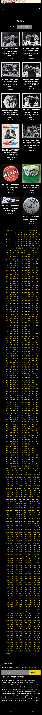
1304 (16, 552)
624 (22, 376)
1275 (30, 543)
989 (7, 466)
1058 (25, 483)
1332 (34, 558)
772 (37, 411)
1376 (16, 572)
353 (18, 309)
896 (29, 442)
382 (25, 316)
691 (37, 391)
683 (7, 391)
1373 (38, 569)
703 (14, 395)
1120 (16, 501)
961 (37, 457)
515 (18, 349)
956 (18, 457)
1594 (25, 631)
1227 (30, 530)
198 (11, 272)
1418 (25, 583)
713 (18, 398)
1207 (12, 525)
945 (11, 455)
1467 (30, 596)
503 (7, 347)
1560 (16, 622)
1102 (7, 497)
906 (33, 444)
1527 (12, 613)
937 (14, 453)
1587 (30, 629)
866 (18, 435)
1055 (12, 483)
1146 (25, 508)
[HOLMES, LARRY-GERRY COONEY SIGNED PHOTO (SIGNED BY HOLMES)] (10, 39)
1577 (21, 627)
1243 (30, 534)
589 (25, 367)
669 (22, 387)
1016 (16, 472)
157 (25, 261)
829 (14, 426)
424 (14, 327)
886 (25, 439)
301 (25, 296)
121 (25, 252)
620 (7, 376)
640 (14, 380)
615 (22, 373)
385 (37, 316)
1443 (30, 589)
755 (7, 409)
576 (11, 365)
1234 (25, 532)
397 (14, 320)
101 (19, 248)
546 (33, 356)
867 (22, 435)
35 (36, 235)
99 (13, 248)
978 (33, 461)
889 (37, 439)
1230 (7, 532)
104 (30, 248)
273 (22, 290)
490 (25, 342)
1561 (21, 622)
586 (14, 367)
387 (11, 318)
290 (18, 294)
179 (7, 268)
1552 (16, 620)
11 (37, 230)
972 (11, 461)
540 (11, 356)
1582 (7, 629)
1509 (38, 607)
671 (29, 387)
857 (18, 433)
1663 (12, 651)
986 (29, 464)
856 (14, 433)
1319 (12, 556)
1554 (25, 620)
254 (18, 285)
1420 (34, 583)
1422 (7, 585)
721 (14, 400)
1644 (34, 644)
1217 (21, 527)
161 (7, 263)
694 (14, 393)
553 (25, 358)
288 (11, 294)
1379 (30, 572)
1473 (21, 598)
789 (33, 415)
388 (14, 318)
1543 (12, 618)
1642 (25, 644)
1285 (38, 545)
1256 (16, 538)
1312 (16, 554)
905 (29, 444)
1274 (25, 543)
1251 (30, 536)
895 (25, 442)
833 (29, 426)
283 (25, 292)
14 (10, 232)
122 (29, 252)
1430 (7, 587)
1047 (12, 481)
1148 (34, 508)
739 (14, 404)
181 (14, 268)
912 (22, 446)
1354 (25, 565)
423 (11, 327)
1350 (7, 565)
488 (18, 342)
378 (11, 316)
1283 (30, 545)
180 (11, 268)
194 (29, 270)
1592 (16, 631)
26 (10, 235)
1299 (30, 549)
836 (7, 428)
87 (13, 246)
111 (22, 250)
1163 (29, 512)
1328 (16, 558)
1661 (38, 649)
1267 (30, 541)
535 (25, 354)
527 (29, 351)
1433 (21, 587)
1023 (12, 475)
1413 (38, 580)
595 (14, 369)
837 (11, 428)
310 (25, 298)
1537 (21, 616)
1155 (29, 510)
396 (11, 320)
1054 (7, 483)
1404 (34, 578)
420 (33, 325)
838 (14, 428)
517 (25, 349)
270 (11, 290)
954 (11, 457)
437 (29, 329)
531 (11, 354)
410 (29, 323)
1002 (24, 468)
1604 (34, 633)
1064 (16, 486)
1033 (21, 477)
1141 (38, 505)
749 (18, 406)
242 (7, 283)
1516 (34, 609)
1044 (34, 479)
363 (22, 312)
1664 (16, 651)
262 (14, 287)
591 (33, 367)
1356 (34, 565)
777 (22, 413)
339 (33, 305)
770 (29, 411)
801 (11, 420)
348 (33, 307)
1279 (12, 545)
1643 (30, 644)
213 (33, 274)
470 (18, 338)
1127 (12, 503)
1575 (12, 627)
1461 (38, 594)
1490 (25, 602)
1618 (25, 638)
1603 (30, 633)
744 (33, 404)
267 (33, 287)
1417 (21, 583)
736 (37, 402)
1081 (21, 490)
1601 (21, 633)
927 (11, 450)
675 (11, 389)
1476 (34, 598)
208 (14, 274)
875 (18, 437)
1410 (25, 580)
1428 (34, 585)
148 (25, 259)
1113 (20, 499)
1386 (25, 574)
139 (25, 257)
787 (25, 415)
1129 (20, 503)
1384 (16, 574)
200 (18, 272)
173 (18, 265)
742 (25, 404)
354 (22, 309)
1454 (7, 594)
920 (18, 448)
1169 (20, 514)
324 (11, 303)
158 (29, 261)
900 (11, 444)
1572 (34, 624)
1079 (12, 490)
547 (37, 356)
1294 (7, 549)
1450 (25, 591)
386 (7, 318)
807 (33, 420)
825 (33, 424)
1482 (25, 600)
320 (29, 301)
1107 (29, 497)
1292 (34, 547)
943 (37, 453)
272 (18, 290)
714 (22, 398)
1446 (7, 591)
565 (37, 360)
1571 (30, 624)
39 (13, 237)
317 (18, 301)
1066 (25, 486)
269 (7, 290)
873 (11, 437)
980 (7, 464)
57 (30, 239)
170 (7, 265)
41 (19, 237)
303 (33, 296)
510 (33, 347)
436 (25, 329)
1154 (25, 510)
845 (7, 431)
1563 (30, 622)
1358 (7, 567)
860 (29, 433)
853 (37, 431)
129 (22, 254)
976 (25, 461)
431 (7, 329)
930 (22, 450)
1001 (19, 468)
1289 (21, 547)
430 (37, 327)
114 (32, 250)
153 (11, 261)
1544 (16, 618)
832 (25, 426)
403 (37, 320)
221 (29, 277)
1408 (16, 580)
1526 (7, 613)
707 (29, 395)
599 (29, 369)
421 (37, 325)
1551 (12, 620)
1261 (38, 538)
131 (29, 254)
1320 (16, 556)
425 (18, 327)
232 (37, 279)
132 (33, 254)
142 (37, 257)
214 (36, 274)
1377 (21, 572)
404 (7, 323)
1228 (34, 530)
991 (14, 466)
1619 (30, 638)
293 (29, 294)
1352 (16, 565)
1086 (7, 492)
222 (33, 277)
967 (25, 459)
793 (14, 417)
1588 (34, 629)
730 (14, 402)
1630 (7, 642)
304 (37, 296)
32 (27, 235)
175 (25, 265)
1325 (38, 556)
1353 (21, 565)
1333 (38, 558)
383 (29, 316)
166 (25, 263)
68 (27, 241)
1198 (7, 523)
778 (25, 413)
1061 (38, 483)
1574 (7, 627)
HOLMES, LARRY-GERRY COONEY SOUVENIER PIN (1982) (10, 187)
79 (24, 243)
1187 (29, 519)
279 (11, 292)
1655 (12, 649)
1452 (34, 591)
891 (11, 442)
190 (14, 270)
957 (22, 457)
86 (10, 246)
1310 (7, 554)
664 (37, 384)
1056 (16, 483)
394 (37, 318)
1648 (16, 646)
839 (18, 428)
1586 (25, 629)
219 (22, 277)
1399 (12, 578)
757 (14, 409)
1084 (34, 490)
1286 (7, 547)
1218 (25, 527)
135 (11, 257)
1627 (30, 640)
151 (37, 259)
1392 (16, 576)
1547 (30, 618)
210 (22, 274)
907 (37, 444)
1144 (16, 508)
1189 (38, 519)
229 (25, 279)
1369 (21, 569)
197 (7, 272)
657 (11, 384)
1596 (34, 631)
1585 (21, 629)
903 (22, 444)
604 (14, 371)
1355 (30, 565)
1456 (16, 594)
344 (18, 307)
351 (11, 309)
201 (22, 272)
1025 (21, 475)
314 (7, 301)
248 (29, 283)
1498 (25, 605)
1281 (21, 545)
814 (25, 422)
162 (11, 263)
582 (33, 365)
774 (11, 413)
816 (33, 422)
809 (7, 422)
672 (33, 387)
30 (21, 235)
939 (22, 453)
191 (18, 270)
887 (29, 439)
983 (18, 464)
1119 (11, 501)
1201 (21, 523)
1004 (33, 468)
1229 (38, 530)
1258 (25, 538)
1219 (30, 527)
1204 (34, 523)
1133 (38, 503)
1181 (38, 516)
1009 (21, 470)
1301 (38, 549)
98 (10, 248)
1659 (30, 649)
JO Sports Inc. (20, 711)
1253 (38, 536)
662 (29, 384)
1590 (7, 631)
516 (22, 349)
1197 (38, 521)
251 (7, 285)
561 (22, 360)
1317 (38, 554)
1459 (30, 594)
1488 (16, 602)
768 (22, 411)
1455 (12, 594)
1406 (7, 580)
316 (14, 301)
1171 (29, 514)
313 (36, 298)
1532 (34, 613)
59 (36, 239)
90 (21, 246)
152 (7, 261)
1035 (30, 477)
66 (21, 241)
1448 (16, 591)
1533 (38, 613)
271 (14, 290)
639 (11, 380)
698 (29, 393)
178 (37, 265)
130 (25, 254)
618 (33, 373)
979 (37, 461)
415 (14, 325)
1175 (12, 516)
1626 (25, 640)
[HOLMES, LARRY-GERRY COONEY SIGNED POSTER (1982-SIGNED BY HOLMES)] (10, 136)
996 (33, 466)
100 (16, 248)
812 (18, 422)
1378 (25, 572)
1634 (25, 642)
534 (22, 354)
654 (33, 382)
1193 (20, 521)
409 (25, 323)
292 (25, 294)
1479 (12, 600)
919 (14, 448)
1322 (25, 556)
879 (33, 437)
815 (29, 422)
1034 (25, 477)
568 (14, 362)
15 (13, 232)
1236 (34, 532)
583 (37, 365)
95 (36, 246)
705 (22, 395)
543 (22, 356)
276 (33, 290)
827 (7, 426)
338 (29, 305)
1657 (21, 649)
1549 (38, 618)
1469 (38, 596)
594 (11, 369)
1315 (30, 554)
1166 (7, 514)
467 (7, 338)
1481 (21, 600)
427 (25, 327)
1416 (16, 583)
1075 (30, 488)
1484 (34, 600)
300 (22, 296)
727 (37, 400)
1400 (16, 578)
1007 (12, 470)
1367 (12, 569)
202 (25, 272)
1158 (7, 512)
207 (11, 274)
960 (33, 457)
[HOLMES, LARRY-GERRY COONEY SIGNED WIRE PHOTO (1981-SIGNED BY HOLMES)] (31, 131)
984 (22, 464)
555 (33, 358)
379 (14, 316)
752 (29, 406)
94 (33, 246)
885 (22, 439)
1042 (25, 479)
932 (29, 450)
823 (25, 424)
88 (16, 246)
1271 (12, 543)
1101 (38, 494)
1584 (16, 629)
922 (25, 448)
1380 (34, 572)
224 (7, 279)
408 (22, 323)
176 (29, 265)
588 (22, 367)
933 (33, 450)
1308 (34, 552)
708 (33, 395)
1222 (7, 530)
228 (22, 279)
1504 (16, 607)
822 (22, 424)
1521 (21, 611)
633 (22, 378)
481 (25, 340)
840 (22, 428)
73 (7, 243)
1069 (38, 486)
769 (25, 411)
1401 (21, 578)
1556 (34, 620)
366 (33, 312)
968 (29, 459)
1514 (25, 609)
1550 (7, 620)
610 (37, 371)
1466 (25, 596)
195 (33, 270)
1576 (16, 627)
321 (33, 301)
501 (33, 345)
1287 (12, 547)
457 (37, 334)
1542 (7, 618)
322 (37, 301)
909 (11, 446)
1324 (34, 556)
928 (14, 450)
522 (11, 351)
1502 (7, 607)
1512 (16, 609)
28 (16, 235)
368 (7, 314)
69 (30, 241)
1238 (7, 534)
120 (21, 252)
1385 (21, 574)
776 (18, 413)
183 (22, 268)
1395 (30, 576)
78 (21, 243)
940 (25, 453)
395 (7, 320)
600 (33, 369)
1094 (7, 494)
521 (7, 351)
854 (7, 433)
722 (18, 400)
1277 (38, 543)
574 (37, 362)
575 (7, 365)
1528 (16, 613)
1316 (34, 554)
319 (25, 301)
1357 (38, 565)
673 (37, 387)
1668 (34, 651)
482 (29, 340)
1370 (25, 569)
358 (37, 309)
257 (29, 285)
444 (22, 331)
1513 (21, 609)
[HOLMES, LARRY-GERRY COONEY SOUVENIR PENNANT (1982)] (10, 200)
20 (27, 232)
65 (19, 241)
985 (25, 464)
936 (11, 453)
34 (33, 235)
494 (7, 345)
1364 (34, 567)
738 (11, 404)
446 (29, 331)
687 (22, 391)
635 (29, 378)
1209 (21, 525)
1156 (34, 510)
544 (25, 356)
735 (33, 402)
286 (37, 292)
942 (33, 453)
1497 (21, 605)
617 (29, 373)
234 (11, 281)
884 (18, 439)
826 (37, 424)
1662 (7, 651)
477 (11, 340)
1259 (30, 538)
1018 (25, 472)
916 (36, 446)
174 (22, 265)
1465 (21, 596)
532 (14, 354)
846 (11, 431)
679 (25, 389)
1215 (12, 527)
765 (11, 411)
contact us (26, 700)
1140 (34, 505)
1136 (16, 505)
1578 (25, 627)
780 (33, 413)
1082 (25, 490)
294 (33, 294)
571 (25, 362)
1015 (12, 472)
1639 (12, 644)
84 (39, 243)
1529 (21, 613)
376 (37, 314)
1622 (7, 640)
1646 (7, 646)
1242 (25, 534)
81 (30, 243)
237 (22, 281)
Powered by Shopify (29, 711)
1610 (25, 635)
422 (7, 327)
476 (7, 340)
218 (18, 277)
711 (11, 398)
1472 (16, 598)
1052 (34, 481)
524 (18, 351)
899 (7, 444)
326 (18, 303)
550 (14, 358)
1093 (38, 492)
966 (22, 459)
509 (29, 347)
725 (29, 400)
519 (33, 349)
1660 (34, 649)
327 (22, 303)
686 (18, 391)
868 (25, 435)
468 (11, 338)
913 (25, 446)
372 (22, 314)
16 (16, 232)
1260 (34, 538)
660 (22, 384)
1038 (7, 479)
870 (33, 435)
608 (29, 371)
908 (7, 446)
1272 (16, 543)
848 (18, 431)
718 (36, 398)
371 (18, 314)
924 (33, 448)
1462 (7, 596)
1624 (16, 640)
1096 (16, 494)
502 (37, 345)
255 (22, 285)
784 (14, 415)
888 (33, 439)
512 (7, 349)
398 (18, 320)
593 (7, 369)
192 (22, 270)
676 (14, 389)
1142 (7, 508)
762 (33, 409)
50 (10, 239)
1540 (34, 616)
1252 (34, 536)
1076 (34, 488)
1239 (12, 534)
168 (33, 263)
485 (7, 342)
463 (25, 336)
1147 (29, 508)
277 (37, 290)
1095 (12, 494)
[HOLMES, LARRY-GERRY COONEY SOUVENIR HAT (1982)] (31, 173)
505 (14, 347)
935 (7, 453)
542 (18, 356)
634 (25, 378)
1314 (25, 554)
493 (37, 342)
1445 (38, 589)
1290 (25, 547)
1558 (7, 622)
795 (22, 417)
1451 (30, 591)
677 (18, 389)
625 (25, 376)
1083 (30, 490)
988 (37, 464)
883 (14, 439)
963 (11, 459)
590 (29, 367)
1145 (20, 508)
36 (39, 235)
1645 (38, 644)
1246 (7, 536)
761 (29, 409)
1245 (38, 534)
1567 (12, 624)
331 (37, 303)
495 (11, 345)
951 (33, 455)
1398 (7, 578)
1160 (16, 512)
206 (7, 274)
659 (18, 384)
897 (33, 442)
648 (11, 382)
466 (37, 336)
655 (37, 382)
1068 (34, 486)
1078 (7, 490)
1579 (30, 627)
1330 (25, 558)
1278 (7, 545)
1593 (21, 631)
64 (16, 241)
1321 (21, 556)
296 (7, 296)
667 (14, 387)
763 (37, 409)
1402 (25, 578)
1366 (7, 569)
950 (29, 455)
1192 (16, 521)
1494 (7, 605)
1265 (21, 541)
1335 (12, 560)
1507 (30, 607)
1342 (7, 563)
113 (29, 250)
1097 (21, 494)
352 (14, 309)
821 (18, 424)
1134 (7, 505)
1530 (25, 613)
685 (14, 391)
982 (14, 464)
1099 (30, 494)
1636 (34, 642)
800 (7, 420)
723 (22, 400)
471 (22, 338)
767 (18, 411)
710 (7, 398)
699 (33, 393)
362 (18, 312)
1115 (29, 499)
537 (33, 354)
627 (33, 376)
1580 (34, 627)
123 (32, 252)
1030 (7, 477)
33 (30, 235)
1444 (34, 589)
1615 (12, 638)
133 (37, 254)
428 (29, 327)
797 (29, 417)
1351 (12, 565)
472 (25, 338)
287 (7, 294)
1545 (21, 618)
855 (11, 433)
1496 (16, 605)
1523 (30, 611)
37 (7, 237)
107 (7, 250)
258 (33, 285)
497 (18, 345)
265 (25, 287)
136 (14, 257)
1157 (38, 510)
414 (11, 325)
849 (22, 431)
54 (21, 239)
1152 (16, 510)
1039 (12, 479)
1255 (12, 538)
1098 (25, 494)
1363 (30, 567)
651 (22, 382)
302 (29, 296)
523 (14, 351)
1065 (21, 486)
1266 (25, 541)
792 (11, 417)
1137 (20, 505)
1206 (7, 525)
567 (11, 362)
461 (18, 336)
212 (29, 274)
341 (7, 307)
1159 (12, 512)
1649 (21, 646)
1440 (16, 589)
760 (25, 409)
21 (30, 232)
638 (7, 380)
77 (19, 243)
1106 (25, 497)
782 (7, 415)
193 (25, 270)
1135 (12, 505)
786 (22, 415)
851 (29, 431)
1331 (30, 558)
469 (14, 338)
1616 (16, 638)
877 (25, 437)
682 (37, 389)
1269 (38, 541)
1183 (12, 519)
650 (18, 382)
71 (36, 241)
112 (25, 250)
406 (14, 323)
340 (37, 305)
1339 (30, 560)
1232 (16, 532)
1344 (16, 563)
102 (23, 248)
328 (25, 303)
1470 (7, 598)
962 (7, 459)
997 (37, 466)
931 (25, 450)
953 (7, 457)
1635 (30, 642)
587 (18, 367)
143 (7, 259)
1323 (30, 556)
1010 (25, 470)
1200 (16, 523)
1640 (16, 644)
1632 (16, 642)
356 (29, 309)
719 (7, 400)
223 (37, 277)
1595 (30, 631)
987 (33, 464)
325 (14, 303)
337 (25, 305)
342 (11, 307)
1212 (34, 525)
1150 (7, 510)
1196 (34, 521)
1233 (21, 532)
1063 (12, 486)
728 (7, 402)
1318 (7, 556)
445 (25, 331)
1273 (21, 543)
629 (7, 378)
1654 (7, 649)
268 (37, 287)
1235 (30, 532)
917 (7, 448)
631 (14, 378)
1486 (7, 602)
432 (11, 329)
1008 (16, 470)
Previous (9, 230)
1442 (25, 589)
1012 (34, 470)
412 (36, 323)
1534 (7, 616)
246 (22, 283)
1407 (12, 580)
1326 (7, 558)
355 (25, 309)
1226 (25, 530)
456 (33, 334)
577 (14, 365)
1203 (30, 523)
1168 (16, 514)
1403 (30, 578)
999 (11, 468)
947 (18, 455)
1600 (16, 633)
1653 (38, 646)
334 (14, 305)
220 (25, 277)
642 (22, 380)
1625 (21, 640)
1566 (7, 624)
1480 (16, 600)
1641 (21, 644)
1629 (38, 640)
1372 (34, 569)
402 (33, 320)
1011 (30, 470)
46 (33, 237)
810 (11, 422)
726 (33, 400)
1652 (34, 646)
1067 (30, 486)
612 (10, 373)
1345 (21, 563)
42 (21, 237)
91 (24, 246)
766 (14, 411)
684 (11, 391)
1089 (21, 492)
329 (29, 303)
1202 (25, 523)
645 (33, 380)
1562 (25, 622)
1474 (25, 598)
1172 (34, 514)
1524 (34, 611)
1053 (38, 481)
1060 (34, 483)
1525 (38, 611)
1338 (25, 560)
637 (37, 378)
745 (37, 404)
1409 (21, 580)
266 (29, 287)
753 (33, 406)
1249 (21, 536)
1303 (12, 552)
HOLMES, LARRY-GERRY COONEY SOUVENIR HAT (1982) (31, 188)
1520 (16, 611)
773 (7, 413)
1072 (16, 488)
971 (7, 461)
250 (37, 283)
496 (14, 345)
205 (37, 272)
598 (25, 369)
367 (37, 312)
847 (14, 431)
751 (25, 406)
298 (14, 296)
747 (11, 406)
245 (18, 283)
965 (18, 459)
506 (18, 347)
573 (33, 362)
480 (22, 340)
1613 (38, 635)
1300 (34, 549)
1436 (34, 587)
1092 (34, 492)
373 (25, 314)
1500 (34, 605)
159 (33, 261)
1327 (12, 558)
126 (11, 254)
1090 (25, 492)
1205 (38, 523)
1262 (7, 541)
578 (18, 365)
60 (39, 239)
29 (19, 235)
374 (29, 314)
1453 (38, 591)
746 (7, 406)
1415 (12, 583)
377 (7, 316)
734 (29, 402)
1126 (7, 503)
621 (11, 376)
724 (25, 400)
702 (11, 395)
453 (22, 334)
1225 (21, 530)
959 (29, 457)
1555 (30, 620)
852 (33, 431)
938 (18, 453)
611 (7, 373)
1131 (29, 503)
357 (33, 309)
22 (33, 232)
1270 (7, 543)
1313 (21, 554)
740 (18, 404)
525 (22, 351)
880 (37, 437)
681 (33, 389)
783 (11, 415)
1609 (21, 635)
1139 (29, 505)
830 (18, 426)
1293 (38, 547)
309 (22, 298)
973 (14, 461)
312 (33, 298)
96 (39, 246)
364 (25, 312)
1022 (7, 475)
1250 (25, 536)
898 (37, 442)
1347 (30, 563)
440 (7, 331)
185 (29, 268)
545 (29, 356)
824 (29, 424)
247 (25, 283)
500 (29, 345)
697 (25, 393)
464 (29, 336)
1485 (38, 600)
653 (29, 382)
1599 (12, 633)
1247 (12, 536)
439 (37, 329)
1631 (12, 642)
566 (7, 362)
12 (39, 230)
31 (24, 235)
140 (29, 257)
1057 (21, 483)
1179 (29, 516)
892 (14, 442)
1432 (16, 587)
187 (37, 268)
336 (22, 305)
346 (25, 307)
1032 (16, 477)
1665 (21, 651)
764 (7, 411)
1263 (12, 541)
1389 (38, 574)
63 (13, 241)
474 (33, 338)
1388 (34, 574)
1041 (21, 479)
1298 (25, 549)
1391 (12, 576)
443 (18, 331)
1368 (16, 569)
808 (37, 420)
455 (29, 334)
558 (11, 360)
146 (18, 259)
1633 (21, 642)
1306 (25, 552)
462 (22, 336)
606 (22, 371)
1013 (38, 470)
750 (22, 406)
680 (29, 389)
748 (14, 406)
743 (29, 404)
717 (33, 398)
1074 (25, 488)
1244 (34, 534)
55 (24, 239)
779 (29, 413)
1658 (25, 649)
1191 (12, 521)
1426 (25, 585)
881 (7, 439)
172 (14, 265)
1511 (12, 609)
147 (22, 259)
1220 (34, 527)
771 (33, 411)
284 (29, 292)
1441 (21, 589)
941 (29, 453)
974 (18, 461)
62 (10, 241)
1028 (34, 475)
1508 (34, 607)
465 (33, 336)
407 (18, 323)
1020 (34, 472)
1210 (25, 525)
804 (22, 420)
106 (38, 248)
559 (14, 360)
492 (33, 342)
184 (25, 268)
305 (7, 298)
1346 (25, 563)
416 (18, 325)
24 (39, 232)
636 (33, 378)
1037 (38, 477)
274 (25, 290)
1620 (34, 638)
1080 (16, 490)
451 (14, 334)
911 (18, 446)
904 (25, 444)
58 (33, 239)
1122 (25, 501)
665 (7, 387)
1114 (24, 499)
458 (7, 336)
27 (13, 235)
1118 (7, 501)
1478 (7, 600)
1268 (34, 541)
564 (33, 360)
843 (33, 428)
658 (14, 384)
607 (25, 371)
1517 (38, 609)
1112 (16, 499)
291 (22, 294)
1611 (30, 635)
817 (36, 422)
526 (25, 351)
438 (33, 329)
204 (33, 272)
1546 (25, 618)
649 (14, 382)
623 (18, 376)
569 (18, 362)
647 (7, 382)
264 (22, 287)
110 (18, 250)
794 (18, 417)
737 (7, 404)
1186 (25, 519)
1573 (38, 624)
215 (7, 277)
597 (22, 369)
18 (21, 232)
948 (22, 455)
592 (37, 367)
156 (22, 261)
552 (22, 358)
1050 (25, 481)
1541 (38, 616)
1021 (38, 472)
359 (7, 312)
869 (29, 435)
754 (37, 406)
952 (37, 455)
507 (22, 347)
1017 (21, 472)
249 (33, 283)
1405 (38, 578)
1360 (16, 567)
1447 (12, 591)
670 (25, 387)
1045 (38, 479)
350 (7, 309)
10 (34, 230)
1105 (20, 497)
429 (33, 327)
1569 (21, 624)
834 (33, 426)
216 (11, 277)
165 (22, 263)
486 (11, 342)
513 (11, 349)
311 (29, 298)
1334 (7, 560)
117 (10, 252)
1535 (12, 616)
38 (10, 237)
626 (29, 376)
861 (33, 433)
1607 (12, 635)
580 (25, 365)
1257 (21, 538)
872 (7, 437)
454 (25, 334)
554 (29, 358)
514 (14, 349)
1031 (12, 477)
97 (7, 248)
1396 (34, 576)
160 (37, 261)
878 (29, 437)
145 (14, 259)
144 (11, 259)
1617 (21, 638)
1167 (12, 514)
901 (14, 444)
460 (14, 336)
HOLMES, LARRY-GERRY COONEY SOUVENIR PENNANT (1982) (10, 208)
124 (36, 252)
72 (39, 241)
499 (25, 345)
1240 (16, 534)
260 (7, 287)
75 (13, 243)
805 (25, 420)
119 (18, 252)
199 (14, 272)
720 (11, 400)
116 (7, 252)
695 (18, 393)
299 (18, 296)
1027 (30, 475)
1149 (38, 508)
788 (29, 415)
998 (7, 468)
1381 (38, 572)
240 (33, 281)
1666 (25, 651)
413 (7, 325)
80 (27, 243)
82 (33, 243)
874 (14, 437)
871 (37, 435)
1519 (12, 611)
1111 (11, 499)
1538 (25, 616)
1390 (7, 576)
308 (18, 298)
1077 (38, 488)
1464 (16, 596)
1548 (34, 618)
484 (37, 340)
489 (22, 342)
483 (33, 340)
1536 (16, 616)
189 (11, 270)
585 (11, 367)
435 (22, 329)
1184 (16, 519)
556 (37, 358)
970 (37, 459)
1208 (16, 525)
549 (11, 358)
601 (37, 369)
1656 (16, 649)
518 (29, 349)
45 (30, 237)
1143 (12, 508)
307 (14, 298)
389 (18, 318)
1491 (30, 602)
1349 (38, 563)
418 (25, 325)
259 (37, 285)
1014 (7, 472)
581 (29, 365)
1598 (7, 633)
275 (29, 290)
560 (18, 360)
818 (7, 424)
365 (29, 312)
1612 (34, 635)
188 (7, 270)
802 (14, 420)
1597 (38, 631)
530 (7, 354)
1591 (12, 631)
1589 (38, 629)
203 (29, 272)
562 (25, 360)
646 (37, 380)
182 (18, 268)
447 (33, 331)
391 (25, 318)
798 (33, 417)
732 (22, 402)
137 (18, 257)
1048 (16, 481)
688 (25, 391)
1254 (7, 538)
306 (11, 298)
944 (7, 455)
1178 (25, 516)
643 (25, 380)
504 (11, 347)
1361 (21, 567)
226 (14, 279)
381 (22, 316)
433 (14, 329)
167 (29, 263)
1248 (16, 536)
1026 (25, 475)
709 (37, 395)
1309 (38, 552)
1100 (34, 494)
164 (18, 263)
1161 (20, 512)
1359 (12, 567)
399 (22, 320)
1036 (34, 477)
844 (37, 428)
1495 (12, 605)
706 (25, 395)
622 (14, 376)
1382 (7, 574)
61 (7, 241)
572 (29, 362)
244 (14, 283)
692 (7, 393)
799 (37, 417)
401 (29, 320)
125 (7, 254)
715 (25, 398)
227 (18, 279)
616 (25, 373)
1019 (30, 472)
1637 (38, 642)
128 (18, 254)
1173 (38, 514)
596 (18, 369)
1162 (25, 512)
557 (7, 360)
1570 (25, 624)
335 (18, 305)
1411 (30, 580)
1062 (7, 486)
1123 (29, 501)
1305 (21, 552)
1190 (7, 521)
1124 (33, 501)
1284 (34, 545)
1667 (30, 651)
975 (22, 461)
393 (33, 318)
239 (29, 281)
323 (7, 303)
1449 (21, 591)
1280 (16, 545)
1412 (34, 580)
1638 (7, 644)
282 (22, 292)
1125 (37, 501)
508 (25, 347)
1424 (16, 585)
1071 (12, 488)
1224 (16, 530)
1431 (12, 587)
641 (18, 380)
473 (29, 338)
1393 (21, 576)
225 (11, 279)
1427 (30, 585)
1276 (34, 543)
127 (14, 254)
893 (18, 442)
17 (19, 232)
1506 (25, 607)
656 (7, 384)
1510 (7, 609)
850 (25, 431)
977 (29, 461)
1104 (16, 497)
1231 (12, 532)
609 (33, 371)
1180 (34, 516)
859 (25, 433)
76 (16, 243)
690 (33, 391)
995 (29, 466)
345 (22, 307)
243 (11, 283)
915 (33, 446)
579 (22, 365)
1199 (12, 523)
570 (22, 362)
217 (14, 277)
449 (7, 334)
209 (18, 274)
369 (11, 314)
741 (22, 404)
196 (37, 270)
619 (36, 373)
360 (11, 312)
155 (18, 261)
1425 (21, 585)
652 (25, 382)
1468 (34, 596)
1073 (21, 488)
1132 (34, 503)
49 (7, 239)
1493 (38, 602)
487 (14, 342)
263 (18, 287)
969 (33, 459)
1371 (30, 569)
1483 (30, 600)
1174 (7, 516)
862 (37, 433)
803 (18, 420)
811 (14, 422)
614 (18, 373)
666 (11, 387)
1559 (12, 622)
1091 (30, 492)
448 (37, 331)
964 (14, 459)
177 (33, 265)
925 (37, 448)
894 (22, 442)
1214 (7, 527)
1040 (16, 479)
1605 (38, 633)
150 (33, 259)
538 (37, 354)
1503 (12, 607)
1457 (21, 594)
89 (19, 246)
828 (11, 426)
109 (14, 250)
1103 (12, 497)
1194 (25, 521)
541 (14, 356)
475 (37, 338)
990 (11, 466)
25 (7, 235)
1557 (38, 620)
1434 (25, 587)
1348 (34, 563)
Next (8, 653)
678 (22, 389)
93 (30, 246)
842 (29, 428)
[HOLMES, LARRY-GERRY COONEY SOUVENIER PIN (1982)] (10, 173)
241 (37, 281)
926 (7, 450)
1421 (38, 583)
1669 (38, 651)
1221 (38, 527)
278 (7, 292)
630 (11, 378)
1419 (30, 583)
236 (18, 281)
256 (25, 285)
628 (37, 376)
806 (29, 420)
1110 (7, 499)
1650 (25, 646)
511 (37, 347)
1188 (34, 519)
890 (7, 442)
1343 (12, 563)
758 (18, 409)
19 (24, 232)
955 (14, 457)
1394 (25, 576)
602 (7, 371)
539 (7, 356)
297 (11, 296)
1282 (25, 545)
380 (18, 316)
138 (22, 257)
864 (11, 435)
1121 (20, 501)
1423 (12, 585)
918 (11, 448)
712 (14, 398)
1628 (34, 640)
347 (29, 307)
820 (14, 424)
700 (37, 393)
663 (33, 384)
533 (18, 354)
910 (14, 446)
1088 (16, 492)
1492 (34, 602)
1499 (30, 605)
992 (18, 466)
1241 (21, 534)
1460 (34, 594)
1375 (12, 572)
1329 (21, 558)
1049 (21, 481)
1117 (37, 499)
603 (11, 371)
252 (11, 285)
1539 (30, 616)
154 (14, 261)
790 (37, 415)
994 (25, 466)
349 (37, 307)
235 (14, 281)
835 (37, 426)
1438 (7, 589)
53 (19, 239)
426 (22, 327)
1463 (12, 596)
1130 (25, 503)
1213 (38, 525)
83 (36, 243)
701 (7, 395)
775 (14, 413)
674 (7, 389)
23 (36, 232)
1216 (16, 527)
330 (33, 303)
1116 (33, 499)
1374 (7, 572)
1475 (30, 598)
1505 (21, 607)
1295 (12, 549)
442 (14, 331)
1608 (16, 635)
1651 (30, 646)
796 (25, 417)
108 (11, 250)
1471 (12, 598)
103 (27, 248)
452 (18, 334)
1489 (21, 602)
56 (27, 239)
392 (29, 318)
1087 (12, 492)
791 (7, 417)
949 (25, 455)
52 (16, 239)
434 (18, 329)
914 (29, 446)
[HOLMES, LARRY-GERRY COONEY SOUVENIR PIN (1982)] (31, 206)
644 (29, 380)
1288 (16, 547)
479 (18, 340)
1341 (38, 560)
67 (24, 241)
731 (18, 402)
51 (13, 239)
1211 (30, 525)
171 (11, 265)
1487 (12, 602)
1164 (34, 512)
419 (29, 325)
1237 (38, 532)
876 (22, 437)
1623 (12, 640)
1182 (7, 519)
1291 (30, 547)
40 (16, 237)
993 (22, 466)
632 (18, 378)
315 (11, 301)
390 (22, 318)
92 (27, 246)
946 (14, 455)
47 (36, 237)
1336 (16, 560)
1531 (30, 613)
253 (14, 285)
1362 (25, 567)
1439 (12, 589)
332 (7, 305)
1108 (34, 497)
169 (37, 263)
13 (7, 232)
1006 (7, 470)
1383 (12, 574)
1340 (34, 560)
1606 (7, 635)
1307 (30, 552)
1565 (38, 622)
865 (14, 435)
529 (37, 351)
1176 (16, 516)
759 (22, 409)
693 (11, 393)
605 (18, 371)
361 (14, 312)
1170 (25, 514)
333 (11, 305)
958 (25, 457)
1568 (16, 624)
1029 (38, 475)
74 (10, 243)
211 (25, 274)
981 (11, 464)
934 (37, 450)
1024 (16, 475)
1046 (7, 481)
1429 (38, 585)
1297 (21, 549)
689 (29, 391)
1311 (12, 554)
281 (18, 292)
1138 (25, 505)
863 (7, 435)
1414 (7, 583)
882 (11, 439)
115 (36, 250)
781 (37, 413)
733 (25, 402)
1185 (20, 519)
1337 (21, 560)
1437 (38, 587)
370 (14, 314)
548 (7, 358)
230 (29, 279)
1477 (38, 598)
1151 (12, 510)
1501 (38, 605)
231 (33, 279)
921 (22, 448)
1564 (34, 622)
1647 (12, 646)
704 (18, 395)
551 (18, 358)
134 (7, 257)
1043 (30, 479)
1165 (38, 512)
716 (29, 398)
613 (14, 373)
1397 (38, 576)
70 (33, 241)
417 (22, 325)
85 (7, 246)
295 (37, 294)
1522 (25, 611)
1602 (25, 633)
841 (25, 428)
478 (14, 340)
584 (7, 367)
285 (33, 292)
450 (11, 334)
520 (37, 349)
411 (33, 323)
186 (33, 268)
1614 (7, 638)
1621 (38, 638)
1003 (28, 468)
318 (22, 301)
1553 (21, 620)
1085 (38, 490)
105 (34, 248)
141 (33, 257)
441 (11, 331)
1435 (30, 587)
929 (18, 450)
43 (24, 237)
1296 (16, 549)
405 (11, 323)
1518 (7, 611)
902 (18, 444)
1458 (25, 594)
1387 (30, 574)
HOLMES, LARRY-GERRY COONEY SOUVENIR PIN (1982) (31, 219)
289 (14, 294)
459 (11, 336)
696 (22, 393)
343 (14, 307)
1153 (20, 510)
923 (29, 448)
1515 (30, 609)
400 (25, 320)
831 (22, 426)
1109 (38, 497)
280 (14, 292)
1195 (29, 521)
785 (18, 415)
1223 (12, 530)
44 (27, 237)
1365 (38, 567)
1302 (7, 552)
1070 (7, 488)
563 (29, 360)
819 (11, 424)
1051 (30, 481)
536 (29, 354)
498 (22, 345)
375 (33, 314)
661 (25, 384)
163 (14, 263)
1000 (15, 468)
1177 (20, 516)
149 (29, 259)
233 (7, 281)
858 (22, 433)
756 (11, 409)
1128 (16, 503)
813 (22, 422)
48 (39, 237)
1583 (12, 629)
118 (14, 252)
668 (18, 387)
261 (11, 287)
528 (33, 351)
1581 (38, 627)
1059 (30, 483)
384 (33, 316)
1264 (16, 541)
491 (29, 342)
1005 (37, 468)
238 (25, 281)
